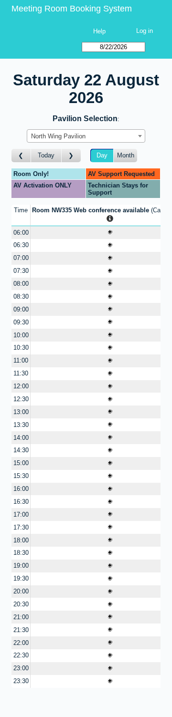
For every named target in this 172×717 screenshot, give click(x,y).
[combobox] (86, 136)
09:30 (21, 322)
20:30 (21, 604)
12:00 (21, 386)
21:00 (21, 617)
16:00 (21, 488)
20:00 (21, 591)
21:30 (21, 630)
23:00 (21, 668)
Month (125, 155)
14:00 (21, 437)
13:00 (21, 412)
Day (102, 155)
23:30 (21, 681)
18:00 (21, 540)
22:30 (21, 655)
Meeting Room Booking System (71, 8)
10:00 (21, 335)
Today (46, 155)
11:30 (20, 373)
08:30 (21, 296)
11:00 (20, 360)
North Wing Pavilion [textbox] (58, 136)
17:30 (21, 527)
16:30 (21, 501)
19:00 (21, 565)
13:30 (21, 424)
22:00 (21, 642)
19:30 (21, 578)
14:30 (21, 450)
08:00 (21, 283)
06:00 (21, 232)
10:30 (21, 347)
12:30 (21, 399)
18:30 (21, 552)
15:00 (21, 463)
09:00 (21, 309)
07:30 (21, 270)
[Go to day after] (71, 156)
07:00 (21, 257)
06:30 (21, 245)
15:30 (21, 475)
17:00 (21, 514)
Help (99, 31)
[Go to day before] (21, 156)
